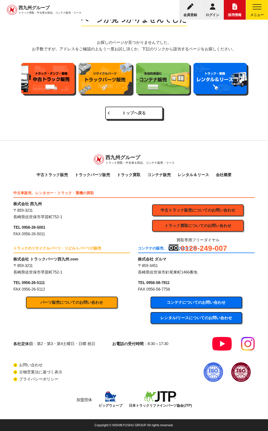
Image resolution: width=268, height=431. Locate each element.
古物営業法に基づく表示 (40, 372)
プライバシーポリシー (38, 379)
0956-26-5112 (33, 289)
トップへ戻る (134, 113)
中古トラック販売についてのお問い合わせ (198, 210)
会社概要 (224, 175)
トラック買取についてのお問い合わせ (198, 225)
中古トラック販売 (52, 175)
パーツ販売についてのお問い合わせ (71, 302)
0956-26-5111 (33, 283)
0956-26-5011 (33, 234)
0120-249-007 (204, 248)
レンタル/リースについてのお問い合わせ (196, 318)
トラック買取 (129, 175)
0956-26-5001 (33, 227)
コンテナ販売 (159, 175)
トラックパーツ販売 (92, 175)
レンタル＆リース (193, 175)
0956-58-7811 (158, 283)
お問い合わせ (31, 365)
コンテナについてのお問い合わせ (196, 302)
